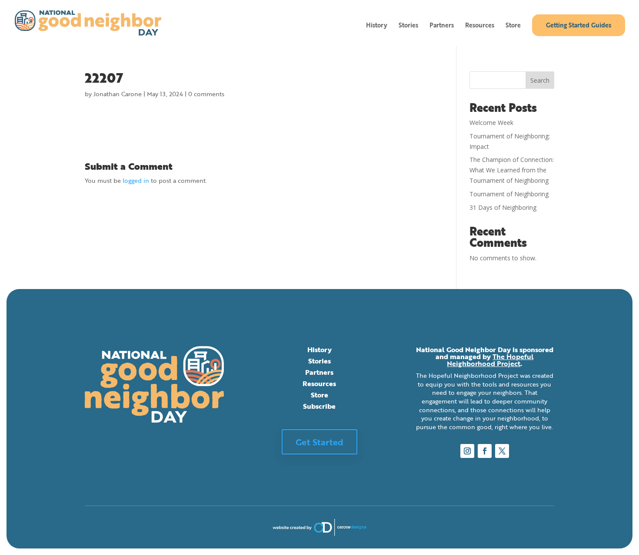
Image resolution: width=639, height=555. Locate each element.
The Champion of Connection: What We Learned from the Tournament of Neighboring (511, 170)
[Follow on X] (502, 451)
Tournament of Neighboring (509, 194)
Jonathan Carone (117, 93)
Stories (408, 26)
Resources (479, 26)
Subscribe (319, 406)
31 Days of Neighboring (502, 207)
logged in (136, 180)
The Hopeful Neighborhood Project (490, 360)
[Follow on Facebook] (485, 451)
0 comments (206, 93)
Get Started (319, 441)
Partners (441, 26)
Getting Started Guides (578, 25)
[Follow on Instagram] (467, 451)
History (376, 26)
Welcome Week (491, 122)
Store (513, 26)
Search (539, 80)
